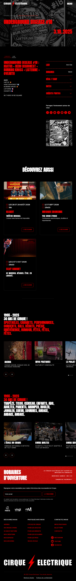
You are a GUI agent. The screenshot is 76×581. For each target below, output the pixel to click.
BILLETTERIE (58, 528)
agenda (6, 15)
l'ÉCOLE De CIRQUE (34, 524)
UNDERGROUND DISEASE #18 (28, 15)
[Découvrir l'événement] (20, 187)
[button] (6, 374)
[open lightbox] (59, 133)
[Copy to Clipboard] (47, 112)
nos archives (9, 541)
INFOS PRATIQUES (60, 524)
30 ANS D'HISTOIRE (10, 531)
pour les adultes (34, 528)
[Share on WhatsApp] (58, 112)
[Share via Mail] (51, 112)
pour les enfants (34, 531)
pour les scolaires (35, 534)
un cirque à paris (10, 528)
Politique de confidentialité (44, 578)
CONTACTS (58, 531)
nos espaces (8, 537)
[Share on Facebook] (54, 112)
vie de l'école (33, 541)
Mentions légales (29, 578)
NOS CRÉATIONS (9, 534)
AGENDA (7, 524)
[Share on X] (65, 112)
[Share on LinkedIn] (62, 112)
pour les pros (33, 537)
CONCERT (13, 15)
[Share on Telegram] (69, 112)
